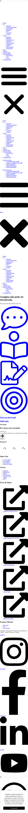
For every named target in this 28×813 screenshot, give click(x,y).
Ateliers (8, 45)
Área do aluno (10, 164)
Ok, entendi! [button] (14, 808)
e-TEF (7, 58)
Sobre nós (8, 25)
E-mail (2, 431)
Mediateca (8, 30)
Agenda (5, 51)
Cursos (5, 35)
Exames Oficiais (7, 54)
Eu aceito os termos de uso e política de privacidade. (14, 433)
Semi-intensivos (10, 40)
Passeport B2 (9, 48)
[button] (14, 90)
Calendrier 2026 (7, 59)
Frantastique (9, 44)
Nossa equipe (9, 28)
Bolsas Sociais (9, 47)
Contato (8, 34)
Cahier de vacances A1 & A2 (13, 163)
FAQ (7, 31)
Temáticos (8, 41)
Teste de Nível (6, 52)
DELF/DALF (9, 55)
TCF (7, 57)
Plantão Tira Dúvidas (11, 165)
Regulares (8, 37)
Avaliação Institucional (12, 161)
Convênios (9, 33)
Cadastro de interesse (11, 27)
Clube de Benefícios (11, 167)
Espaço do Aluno (7, 160)
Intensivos (8, 38)
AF (4, 24)
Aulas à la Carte (10, 42)
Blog (4, 49)
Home (4, 23)
